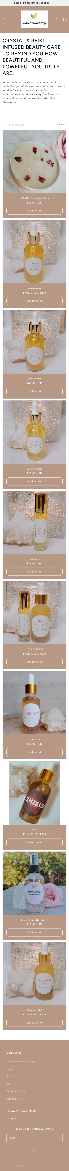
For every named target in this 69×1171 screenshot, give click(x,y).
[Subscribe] (58, 1138)
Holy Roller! (34, 559)
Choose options (35, 300)
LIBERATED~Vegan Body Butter (34, 198)
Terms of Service (15, 1091)
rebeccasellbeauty (30, 1166)
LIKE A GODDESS (34, 649)
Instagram (11, 1118)
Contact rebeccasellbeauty (20, 1061)
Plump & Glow (35, 288)
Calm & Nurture (34, 469)
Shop (9, 1076)
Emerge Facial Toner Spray (34, 920)
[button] (4, 19)
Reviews (11, 1084)
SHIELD (34, 829)
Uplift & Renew (34, 378)
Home (9, 1069)
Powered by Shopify (44, 1166)
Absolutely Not (34, 1010)
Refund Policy (14, 1098)
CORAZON (34, 739)
